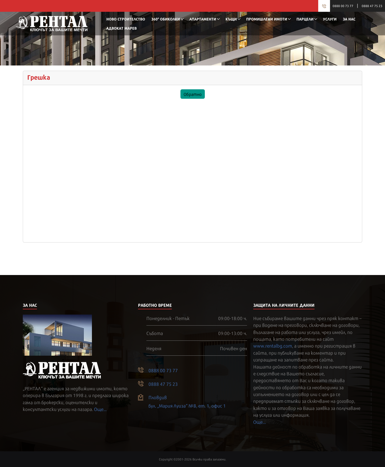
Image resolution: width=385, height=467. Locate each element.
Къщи (231, 19)
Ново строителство (125, 19)
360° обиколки (165, 19)
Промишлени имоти (266, 19)
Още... (100, 408)
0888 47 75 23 (372, 5)
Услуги (330, 19)
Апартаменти (202, 19)
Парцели (305, 19)
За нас (349, 19)
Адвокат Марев (121, 28)
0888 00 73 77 (343, 5)
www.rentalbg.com (272, 345)
